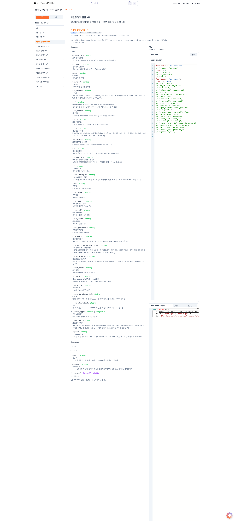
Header (159, 60)
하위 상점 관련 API (42, 82)
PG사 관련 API (41, 60)
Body (153, 60)
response (160, 50)
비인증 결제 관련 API (43, 42)
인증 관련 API (40, 33)
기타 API (39, 86)
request (152, 50)
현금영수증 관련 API (43, 69)
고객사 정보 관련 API (43, 77)
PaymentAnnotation (91, 373)
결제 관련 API (40, 37)
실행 (193, 55)
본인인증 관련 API (42, 64)
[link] (91, 373)
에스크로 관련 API (42, 73)
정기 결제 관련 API (44, 46)
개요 (37, 28)
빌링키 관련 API (41, 51)
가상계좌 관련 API (42, 55)
